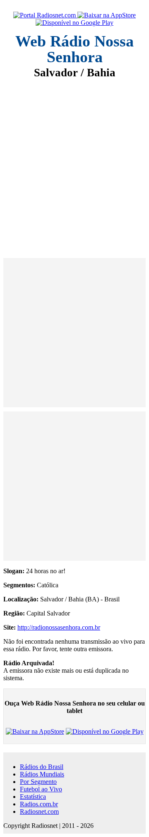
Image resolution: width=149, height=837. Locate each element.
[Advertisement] (74, 162)
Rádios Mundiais (42, 774)
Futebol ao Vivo (41, 789)
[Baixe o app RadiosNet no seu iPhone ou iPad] (106, 15)
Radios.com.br (39, 804)
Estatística (33, 796)
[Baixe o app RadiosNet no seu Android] (74, 23)
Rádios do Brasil (41, 766)
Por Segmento (38, 781)
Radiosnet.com (39, 811)
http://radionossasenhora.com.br (58, 627)
